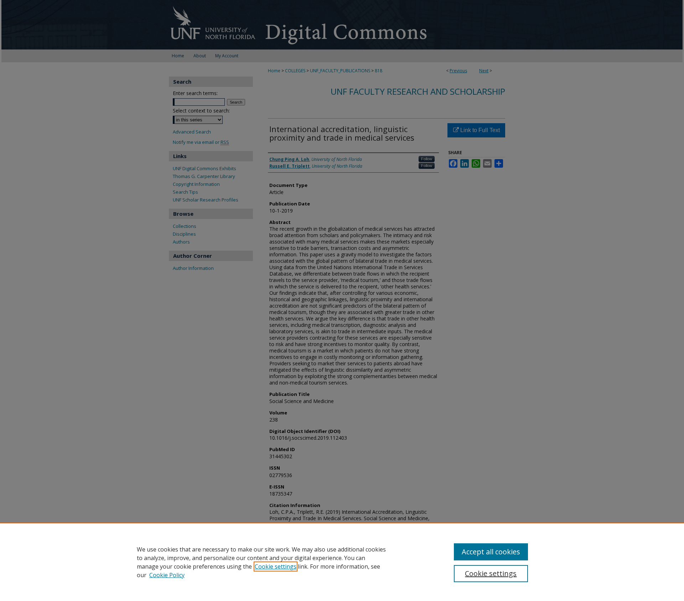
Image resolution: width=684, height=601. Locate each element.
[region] (342, 562)
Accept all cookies (491, 551)
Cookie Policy (167, 575)
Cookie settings (275, 566)
